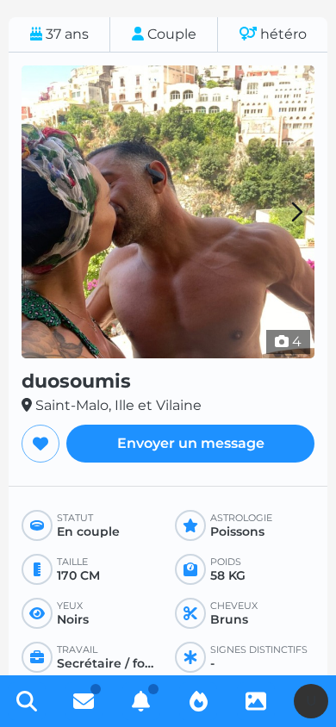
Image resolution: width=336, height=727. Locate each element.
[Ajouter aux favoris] (40, 444)
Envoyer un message (190, 443)
